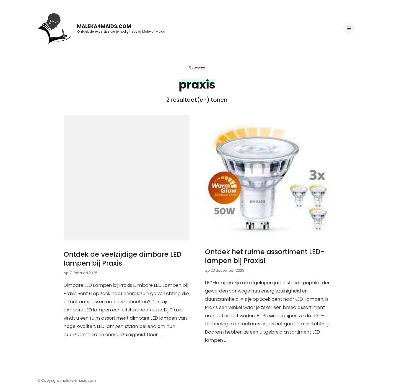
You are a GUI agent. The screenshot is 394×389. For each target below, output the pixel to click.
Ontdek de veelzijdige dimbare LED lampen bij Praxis (122, 258)
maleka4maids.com (104, 26)
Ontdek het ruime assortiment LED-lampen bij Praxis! (264, 256)
